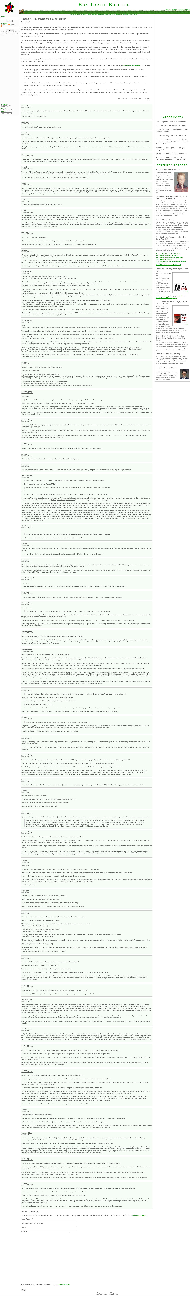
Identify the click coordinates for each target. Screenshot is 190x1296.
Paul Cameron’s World (165, 220)
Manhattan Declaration (131, 65)
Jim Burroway (26, 1000)
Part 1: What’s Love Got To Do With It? (167, 255)
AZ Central (145, 65)
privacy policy (16, 33)
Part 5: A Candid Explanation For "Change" (168, 265)
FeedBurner (3, 33)
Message (24, 1231)
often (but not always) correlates (63, 500)
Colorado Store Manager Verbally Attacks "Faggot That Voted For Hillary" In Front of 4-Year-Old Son (172, 142)
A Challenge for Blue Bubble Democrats (171, 154)
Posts (3, 24)
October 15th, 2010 (27, 107)
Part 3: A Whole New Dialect (164, 259)
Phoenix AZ (135, 98)
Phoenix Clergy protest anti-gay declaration (43, 18)
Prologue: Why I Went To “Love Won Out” (168, 253)
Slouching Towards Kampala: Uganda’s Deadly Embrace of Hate (171, 197)
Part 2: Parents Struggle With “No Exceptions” (169, 257)
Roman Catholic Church (144, 98)
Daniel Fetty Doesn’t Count (166, 367)
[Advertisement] (172, 30)
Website (23, 1227)
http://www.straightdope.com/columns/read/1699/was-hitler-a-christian (45, 654)
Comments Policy (139, 1215)
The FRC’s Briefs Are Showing (168, 354)
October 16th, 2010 (27, 201)
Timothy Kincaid (5, 106)
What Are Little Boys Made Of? (168, 170)
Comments (12, 24)
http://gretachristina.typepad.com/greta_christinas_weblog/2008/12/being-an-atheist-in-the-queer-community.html (71, 1140)
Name (23, 1219)
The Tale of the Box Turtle (7, 109)
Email (23, 1223)
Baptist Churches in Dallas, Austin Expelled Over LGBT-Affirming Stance (170, 158)
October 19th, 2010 (27, 862)
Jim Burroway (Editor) (6, 105)
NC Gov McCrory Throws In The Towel (171, 136)
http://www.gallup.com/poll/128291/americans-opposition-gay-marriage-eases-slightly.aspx (52, 636)
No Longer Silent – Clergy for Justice (33, 61)
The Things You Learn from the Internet (171, 122)
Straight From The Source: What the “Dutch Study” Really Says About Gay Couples (170, 338)
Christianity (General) (126, 98)
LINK (149, 100)
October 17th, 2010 (27, 421)
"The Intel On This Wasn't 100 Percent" (171, 126)
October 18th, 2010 (27, 813)
